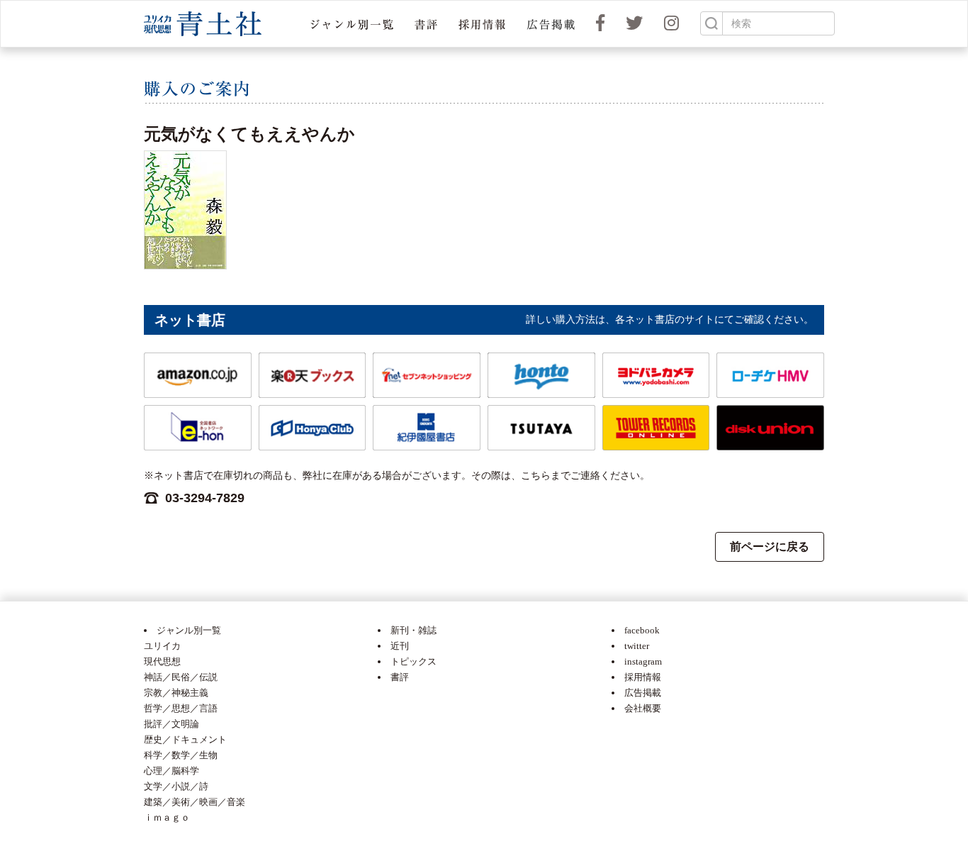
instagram (643, 661)
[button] (352, 24)
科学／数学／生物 (181, 755)
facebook (642, 630)
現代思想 (162, 661)
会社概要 (642, 708)
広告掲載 (642, 692)
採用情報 (642, 677)
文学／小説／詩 (176, 786)
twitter (636, 645)
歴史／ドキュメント (185, 739)
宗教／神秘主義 (176, 692)
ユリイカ (162, 645)
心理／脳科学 (171, 770)
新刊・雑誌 (413, 630)
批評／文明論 (171, 724)
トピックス (413, 661)
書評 (399, 677)
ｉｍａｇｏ (167, 817)
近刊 (399, 645)
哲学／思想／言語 (181, 708)
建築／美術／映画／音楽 (194, 802)
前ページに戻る (769, 546)
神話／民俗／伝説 (181, 677)
